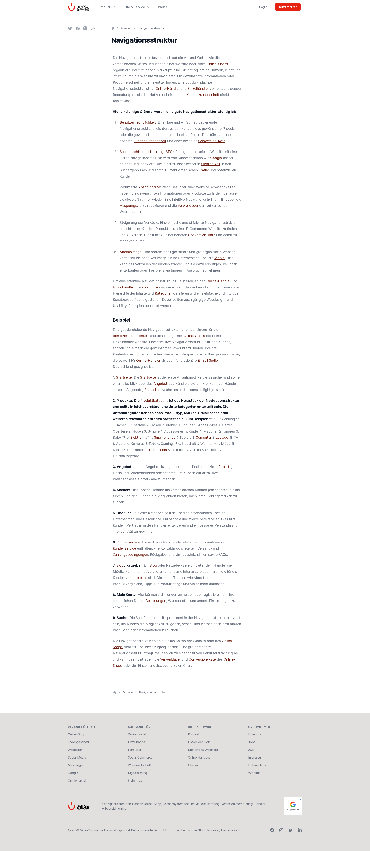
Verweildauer (188, 206)
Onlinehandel (137, 734)
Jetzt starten (287, 7)
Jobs (251, 742)
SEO (169, 152)
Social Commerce (140, 757)
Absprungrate (149, 187)
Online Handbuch (200, 757)
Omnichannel (77, 780)
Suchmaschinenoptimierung (141, 152)
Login (263, 7)
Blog (120, 565)
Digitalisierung (137, 773)
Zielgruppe (150, 287)
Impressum (255, 757)
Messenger (75, 765)
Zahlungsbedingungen (130, 555)
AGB (251, 750)
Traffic (204, 170)
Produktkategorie (154, 400)
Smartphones (164, 437)
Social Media (77, 757)
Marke (219, 258)
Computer (203, 437)
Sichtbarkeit (210, 164)
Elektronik (138, 437)
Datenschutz (257, 765)
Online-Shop (76, 734)
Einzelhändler (198, 88)
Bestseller (152, 390)
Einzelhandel (137, 742)
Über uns (254, 734)
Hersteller (134, 750)
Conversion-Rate (211, 141)
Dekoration (158, 450)
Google (216, 158)
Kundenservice (128, 542)
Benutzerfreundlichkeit (138, 122)
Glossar (126, 28)
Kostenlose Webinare (203, 750)
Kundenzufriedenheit (202, 95)
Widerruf (254, 773)
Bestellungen (155, 601)
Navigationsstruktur (151, 28)
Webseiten (75, 750)
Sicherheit (135, 780)
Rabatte (224, 467)
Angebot (160, 383)
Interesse (140, 578)
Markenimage (130, 252)
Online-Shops (217, 64)
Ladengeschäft (78, 742)
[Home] (113, 28)
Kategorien (163, 293)
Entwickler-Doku (199, 742)
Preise (162, 7)
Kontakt (193, 734)
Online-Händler (168, 88)
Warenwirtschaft (139, 765)
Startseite (124, 377)
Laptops (222, 437)
